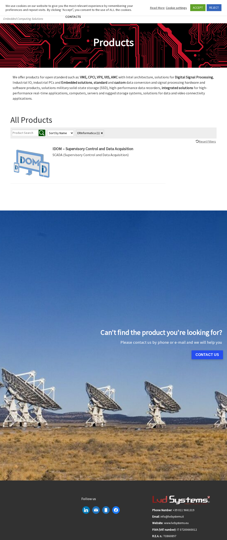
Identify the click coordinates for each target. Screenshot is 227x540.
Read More (157, 8)
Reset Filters (207, 141)
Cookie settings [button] (176, 8)
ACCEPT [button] (198, 8)
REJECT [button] (214, 8)
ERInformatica (88, 133)
